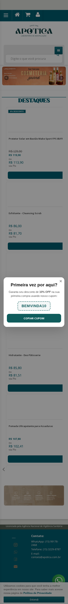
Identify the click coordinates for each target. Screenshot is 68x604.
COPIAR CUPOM (34, 318)
